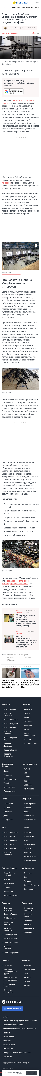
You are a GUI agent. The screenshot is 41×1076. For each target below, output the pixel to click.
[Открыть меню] (3, 3)
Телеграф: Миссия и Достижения (17, 1053)
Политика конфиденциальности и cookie (20, 1021)
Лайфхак (27, 852)
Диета (26, 812)
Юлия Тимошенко (11, 943)
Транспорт (8, 775)
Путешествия (29, 844)
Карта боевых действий (9, 874)
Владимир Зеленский (8, 909)
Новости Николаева (8, 755)
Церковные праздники (28, 909)
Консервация (29, 969)
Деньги (6, 771)
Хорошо (31, 1073)
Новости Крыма (10, 750)
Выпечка (27, 965)
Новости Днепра (11, 720)
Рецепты (26, 960)
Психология (29, 816)
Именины (28, 932)
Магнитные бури (30, 856)
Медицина (28, 725)
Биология (8, 812)
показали (6, 183)
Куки (19, 1073)
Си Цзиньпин (9, 918)
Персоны (6, 903)
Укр (37, 3)
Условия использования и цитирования (19, 1029)
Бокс (26, 773)
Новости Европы (11, 832)
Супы (26, 973)
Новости (6, 704)
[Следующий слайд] (38, 8)
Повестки (28, 873)
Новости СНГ (9, 844)
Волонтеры (8, 891)
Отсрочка (27, 881)
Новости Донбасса (8, 745)
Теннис (27, 777)
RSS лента (7, 1057)
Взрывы (7, 879)
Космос (7, 808)
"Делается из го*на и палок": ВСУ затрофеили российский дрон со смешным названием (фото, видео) (26, 620)
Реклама (6, 1033)
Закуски (27, 985)
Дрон (6, 816)
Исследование (30, 820)
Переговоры (9, 883)
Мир (4, 827)
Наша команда (9, 1045)
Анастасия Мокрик (13, 28)
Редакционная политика (13, 1025)
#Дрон (28, 657)
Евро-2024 (28, 785)
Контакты (7, 1041)
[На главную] (20, 3)
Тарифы (7, 783)
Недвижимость (10, 779)
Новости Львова (10, 727)
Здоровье (26, 799)
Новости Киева (10, 709)
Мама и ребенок (30, 804)
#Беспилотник (13, 655)
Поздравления (30, 860)
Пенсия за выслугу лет (9, 991)
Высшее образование (29, 734)
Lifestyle (25, 827)
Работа (27, 713)
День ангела (29, 928)
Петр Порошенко (11, 938)
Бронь (26, 877)
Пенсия (5, 960)
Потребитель (29, 836)
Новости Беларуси (8, 854)
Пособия (27, 739)
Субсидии (28, 721)
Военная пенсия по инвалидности (11, 979)
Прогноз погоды (30, 743)
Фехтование (29, 789)
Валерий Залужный (8, 929)
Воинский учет (30, 889)
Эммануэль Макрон (8, 923)
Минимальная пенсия (9, 985)
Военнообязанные (31, 885)
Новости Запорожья (8, 732)
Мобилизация (28, 868)
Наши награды (9, 1037)
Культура (27, 848)
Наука (4, 799)
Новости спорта (29, 764)
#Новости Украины (15, 657)
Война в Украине (9, 868)
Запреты (27, 924)
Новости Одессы (11, 723)
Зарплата (28, 709)
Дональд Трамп (10, 914)
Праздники (27, 903)
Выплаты (27, 717)
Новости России (10, 840)
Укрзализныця (9, 791)
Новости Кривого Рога (11, 739)
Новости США (9, 836)
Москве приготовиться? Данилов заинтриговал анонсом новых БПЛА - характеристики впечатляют (26, 641)
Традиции (28, 920)
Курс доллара (9, 787)
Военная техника (11, 895)
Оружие (7, 887)
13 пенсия (8, 965)
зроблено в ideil (8, 1068)
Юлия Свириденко (11, 953)
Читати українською (10, 33)
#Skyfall (24, 655)
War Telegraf (19, 611)
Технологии (8, 804)
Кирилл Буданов (10, 934)
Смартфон (8, 820)
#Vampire (11, 660)
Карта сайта (8, 1049)
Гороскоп (27, 832)
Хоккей (26, 781)
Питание (27, 808)
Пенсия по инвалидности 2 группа (10, 971)
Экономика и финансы (7, 765)
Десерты (27, 977)
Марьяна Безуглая (7, 948)
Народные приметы (28, 915)
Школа (26, 729)
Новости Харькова (8, 714)
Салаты (27, 981)
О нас (5, 1017)
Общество (26, 704)
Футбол (27, 769)
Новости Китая (10, 848)
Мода (26, 840)
